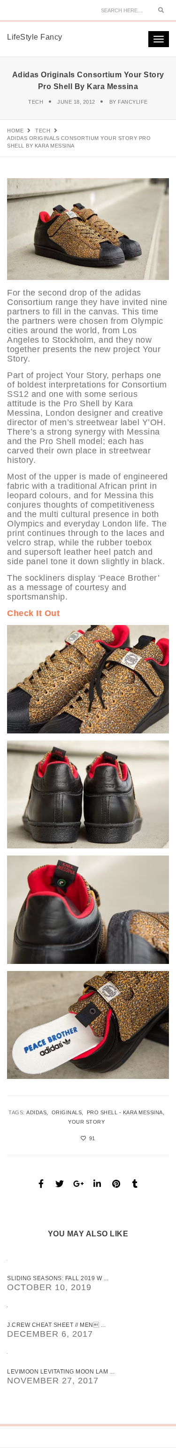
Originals (67, 1112)
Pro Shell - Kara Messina (125, 1112)
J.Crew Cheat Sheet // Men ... (56, 1325)
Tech (35, 102)
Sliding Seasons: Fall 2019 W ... (57, 1278)
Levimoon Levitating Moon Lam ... (61, 1371)
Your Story (86, 1122)
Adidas (36, 1112)
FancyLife (133, 102)
